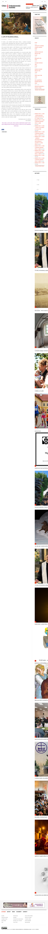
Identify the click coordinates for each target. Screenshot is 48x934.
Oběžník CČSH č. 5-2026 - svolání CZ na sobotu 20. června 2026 (39, 127)
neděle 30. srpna (35, 5)
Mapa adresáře (27, 922)
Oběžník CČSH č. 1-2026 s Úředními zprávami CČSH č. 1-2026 (39, 152)
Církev (13, 911)
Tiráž (2, 922)
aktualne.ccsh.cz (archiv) (17, 920)
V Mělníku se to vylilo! (39, 391)
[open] (3, 1)
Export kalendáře (28, 920)
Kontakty (25, 911)
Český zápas (4, 131)
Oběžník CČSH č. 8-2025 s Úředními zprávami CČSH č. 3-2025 (39, 160)
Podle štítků (15, 922)
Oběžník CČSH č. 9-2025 (39, 155)
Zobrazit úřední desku (39, 166)
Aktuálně (4, 911)
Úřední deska (15, 915)
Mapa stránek (4, 920)
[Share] (42, 1)
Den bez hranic (38, 431)
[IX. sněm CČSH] (39, 99)
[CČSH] (11, 6)
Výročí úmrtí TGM (38, 75)
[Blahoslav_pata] (24, 905)
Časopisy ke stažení (28, 917)
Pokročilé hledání (5, 917)
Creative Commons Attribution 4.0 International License (21, 929)
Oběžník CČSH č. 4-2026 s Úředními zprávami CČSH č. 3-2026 (39, 133)
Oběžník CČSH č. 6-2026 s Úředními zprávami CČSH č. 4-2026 (39, 121)
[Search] (45, 1)
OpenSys (37, 929)
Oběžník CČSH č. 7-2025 (39, 162)
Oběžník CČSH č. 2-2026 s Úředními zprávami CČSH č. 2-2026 (39, 147)
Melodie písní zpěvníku (29, 915)
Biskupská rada (38, 58)
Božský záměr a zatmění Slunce (41, 624)
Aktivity (9, 911)
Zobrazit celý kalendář (39, 89)
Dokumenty (19, 911)
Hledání (3, 915)
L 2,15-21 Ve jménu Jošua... (10, 37)
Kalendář (14, 917)
